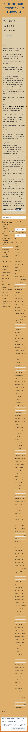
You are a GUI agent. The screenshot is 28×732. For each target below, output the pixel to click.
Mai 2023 (17, 366)
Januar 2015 (18, 661)
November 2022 (19, 384)
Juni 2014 (17, 679)
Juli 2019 (17, 507)
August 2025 (18, 283)
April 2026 (17, 258)
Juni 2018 (17, 544)
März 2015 (18, 655)
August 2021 (18, 430)
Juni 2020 (17, 473)
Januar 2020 (18, 489)
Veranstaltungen (6, 306)
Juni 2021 (17, 436)
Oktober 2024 (18, 313)
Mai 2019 (17, 513)
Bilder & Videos (6, 272)
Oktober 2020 (18, 461)
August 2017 (18, 572)
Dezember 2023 (19, 344)
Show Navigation (22, 14)
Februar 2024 (18, 338)
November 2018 (19, 529)
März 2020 (18, 483)
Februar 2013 (18, 707)
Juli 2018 (17, 541)
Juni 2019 (17, 510)
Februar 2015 (18, 658)
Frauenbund (5, 275)
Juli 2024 (17, 323)
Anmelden (4, 714)
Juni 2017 (17, 578)
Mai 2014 (17, 682)
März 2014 (18, 688)
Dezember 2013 (19, 698)
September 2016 (19, 605)
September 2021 (19, 427)
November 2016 (19, 599)
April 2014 (17, 685)
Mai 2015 (17, 652)
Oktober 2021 (18, 424)
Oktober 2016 (18, 602)
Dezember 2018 (19, 526)
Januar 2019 (18, 522)
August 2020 (18, 467)
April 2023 (17, 369)
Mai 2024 (17, 329)
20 (25, 232)
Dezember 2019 (19, 492)
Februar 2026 (18, 264)
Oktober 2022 (18, 387)
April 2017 (17, 584)
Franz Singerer (9, 35)
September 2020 (19, 464)
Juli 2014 (17, 676)
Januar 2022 (18, 415)
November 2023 (19, 347)
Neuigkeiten (5, 295)
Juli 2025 (17, 286)
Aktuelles (8, 41)
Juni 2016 (17, 615)
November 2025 (19, 274)
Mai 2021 (17, 439)
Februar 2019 (18, 519)
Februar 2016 (18, 627)
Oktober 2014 (18, 667)
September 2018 (19, 535)
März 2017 (18, 587)
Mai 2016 (17, 618)
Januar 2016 (18, 630)
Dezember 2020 (19, 455)
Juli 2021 (17, 433)
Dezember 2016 (19, 596)
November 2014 (19, 664)
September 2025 (19, 280)
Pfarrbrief (4, 298)
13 (25, 229)
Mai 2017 (17, 581)
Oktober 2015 (18, 639)
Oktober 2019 (18, 498)
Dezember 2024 (19, 307)
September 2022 (19, 390)
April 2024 (17, 332)
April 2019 (17, 516)
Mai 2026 (17, 255)
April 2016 (17, 621)
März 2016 (18, 624)
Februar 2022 (18, 412)
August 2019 (18, 504)
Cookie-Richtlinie (18, 725)
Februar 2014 (18, 692)
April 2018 (17, 547)
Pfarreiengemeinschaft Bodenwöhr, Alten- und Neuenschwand (14, 8)
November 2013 (19, 701)
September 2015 (19, 642)
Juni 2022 (17, 400)
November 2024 (19, 310)
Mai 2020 (17, 476)
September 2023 (19, 353)
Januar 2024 (18, 341)
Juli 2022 (17, 396)
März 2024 (18, 335)
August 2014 (18, 673)
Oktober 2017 (18, 566)
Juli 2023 (17, 360)
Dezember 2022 (19, 381)
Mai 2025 (17, 292)
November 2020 (19, 458)
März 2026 (18, 261)
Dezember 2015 (19, 633)
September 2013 (19, 704)
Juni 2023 (17, 363)
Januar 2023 (18, 378)
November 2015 (19, 636)
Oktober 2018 (18, 532)
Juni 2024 (17, 326)
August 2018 (18, 538)
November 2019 (19, 495)
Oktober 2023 (18, 350)
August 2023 (18, 357)
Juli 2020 (17, 470)
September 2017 (19, 569)
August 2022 (18, 393)
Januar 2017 (18, 593)
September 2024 (19, 317)
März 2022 (18, 409)
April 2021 (17, 443)
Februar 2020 (18, 486)
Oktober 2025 (18, 277)
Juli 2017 (17, 575)
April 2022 (17, 406)
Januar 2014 (18, 695)
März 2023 (18, 372)
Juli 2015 (17, 645)
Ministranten (5, 292)
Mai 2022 (17, 403)
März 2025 (18, 298)
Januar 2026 (18, 267)
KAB (3, 281)
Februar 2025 (18, 301)
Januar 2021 (18, 452)
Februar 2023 (18, 375)
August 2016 (18, 609)
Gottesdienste (13, 41)
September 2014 (19, 670)
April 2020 (17, 479)
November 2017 (19, 562)
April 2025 (17, 295)
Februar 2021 (18, 449)
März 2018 (18, 550)
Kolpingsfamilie (6, 284)
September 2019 (19, 501)
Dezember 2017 (19, 559)
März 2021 (18, 446)
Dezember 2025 (19, 270)
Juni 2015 (17, 648)
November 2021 (19, 421)
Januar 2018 (18, 556)
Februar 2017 (18, 590)
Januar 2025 (18, 304)
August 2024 (18, 320)
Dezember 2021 (19, 418)
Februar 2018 (18, 553)
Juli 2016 (17, 612)
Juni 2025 (17, 289)
